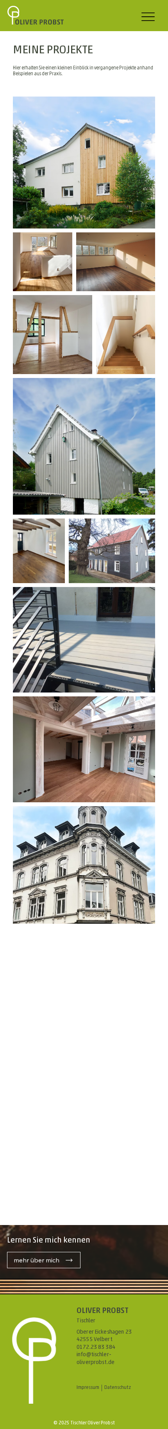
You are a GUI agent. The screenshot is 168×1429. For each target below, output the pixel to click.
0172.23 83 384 (96, 1347)
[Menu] (148, 17)
